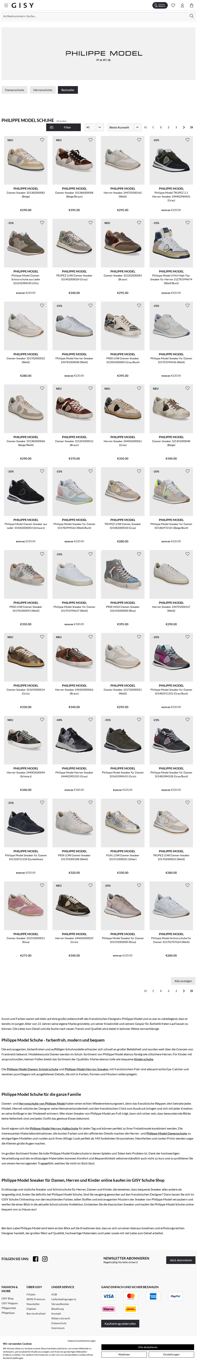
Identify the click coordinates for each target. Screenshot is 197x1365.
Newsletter (33, 1304)
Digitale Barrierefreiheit (36, 1311)
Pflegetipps (8, 1312)
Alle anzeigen (183, 981)
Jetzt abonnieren (181, 1260)
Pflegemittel (9, 1308)
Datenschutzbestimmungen (82, 1340)
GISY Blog (7, 1298)
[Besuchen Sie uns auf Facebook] (33, 1259)
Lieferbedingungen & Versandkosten (63, 1302)
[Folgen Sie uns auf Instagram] (43, 1259)
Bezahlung (57, 1308)
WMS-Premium (36, 1299)
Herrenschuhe (42, 90)
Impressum (58, 1328)
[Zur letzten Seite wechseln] (191, 127)
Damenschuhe (14, 90)
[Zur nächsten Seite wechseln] (184, 127)
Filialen (31, 1294)
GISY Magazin (10, 1303)
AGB (54, 1294)
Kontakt (56, 1313)
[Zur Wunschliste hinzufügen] (42, 140)
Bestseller (67, 90)
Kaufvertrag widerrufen (120, 1323)
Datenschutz (58, 1323)
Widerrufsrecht (60, 1318)
